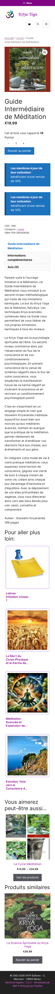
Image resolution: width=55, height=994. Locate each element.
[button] (38, 24)
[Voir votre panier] (29, 24)
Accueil (9, 38)
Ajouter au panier (19, 151)
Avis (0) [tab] (13, 267)
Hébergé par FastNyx (31, 985)
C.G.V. (29, 982)
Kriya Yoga (27, 14)
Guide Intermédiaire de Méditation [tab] (23, 246)
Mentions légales (14, 982)
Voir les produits (27, 877)
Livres (20, 38)
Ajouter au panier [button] (27, 960)
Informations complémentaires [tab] (20, 258)
